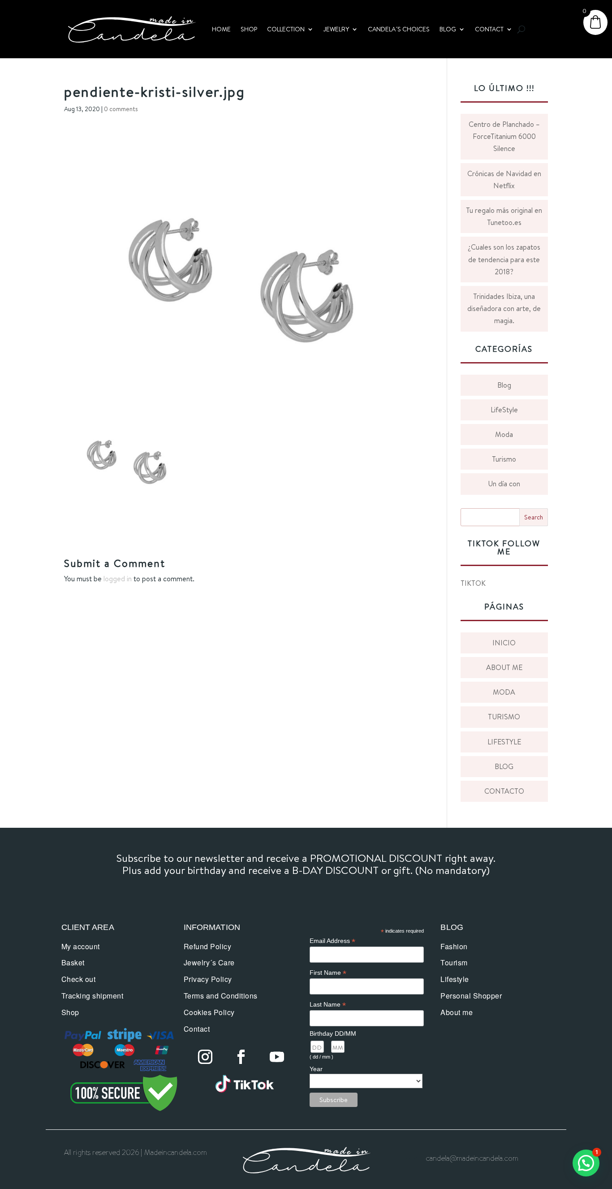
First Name (328, 972)
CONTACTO (504, 791)
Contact (197, 1029)
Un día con (504, 484)
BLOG (448, 29)
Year (316, 1068)
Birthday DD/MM (333, 1033)
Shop (70, 1012)
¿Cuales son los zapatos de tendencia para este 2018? (504, 259)
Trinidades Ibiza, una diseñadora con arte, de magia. (504, 308)
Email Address (332, 941)
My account (80, 946)
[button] (586, 1163)
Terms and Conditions (221, 995)
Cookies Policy (209, 1012)
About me (456, 1012)
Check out (78, 979)
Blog (504, 385)
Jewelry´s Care (209, 962)
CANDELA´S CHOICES (399, 29)
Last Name (328, 1004)
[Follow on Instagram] (205, 1056)
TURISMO (504, 717)
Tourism (454, 962)
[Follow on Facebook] (241, 1056)
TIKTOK (473, 583)
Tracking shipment (92, 995)
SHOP (249, 29)
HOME (221, 29)
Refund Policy (208, 946)
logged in (117, 579)
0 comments (121, 108)
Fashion (454, 946)
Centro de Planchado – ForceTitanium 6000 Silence (504, 136)
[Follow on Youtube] (277, 1056)
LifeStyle (504, 410)
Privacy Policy (208, 979)
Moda (504, 434)
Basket (73, 962)
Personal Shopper (471, 995)
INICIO (504, 643)
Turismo (504, 459)
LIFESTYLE (504, 742)
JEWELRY (336, 29)
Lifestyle (454, 979)
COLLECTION (286, 29)
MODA (504, 692)
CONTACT (489, 29)
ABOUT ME (504, 667)
